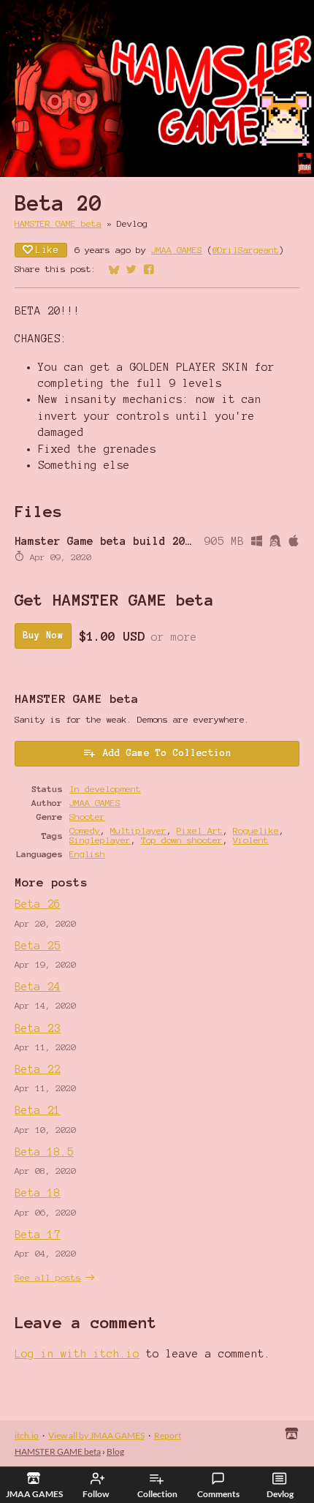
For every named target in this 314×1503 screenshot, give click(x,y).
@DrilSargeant (245, 250)
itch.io (27, 1435)
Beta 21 (38, 1110)
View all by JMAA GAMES (96, 1435)
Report (167, 1435)
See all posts (48, 1277)
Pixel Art (200, 830)
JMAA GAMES (176, 250)
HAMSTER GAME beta (58, 223)
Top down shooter (182, 840)
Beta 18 (38, 1193)
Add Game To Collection (167, 753)
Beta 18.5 (44, 1152)
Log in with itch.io (77, 1354)
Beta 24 (38, 986)
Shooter (87, 816)
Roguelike (256, 830)
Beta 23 (38, 1028)
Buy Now (43, 635)
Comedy (84, 830)
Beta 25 (38, 946)
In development (105, 789)
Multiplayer (138, 830)
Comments (218, 1493)
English (87, 854)
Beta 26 (38, 904)
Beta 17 (38, 1234)
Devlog (280, 1493)
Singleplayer (100, 840)
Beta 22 (38, 1069)
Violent (251, 840)
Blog (115, 1451)
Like (47, 250)
